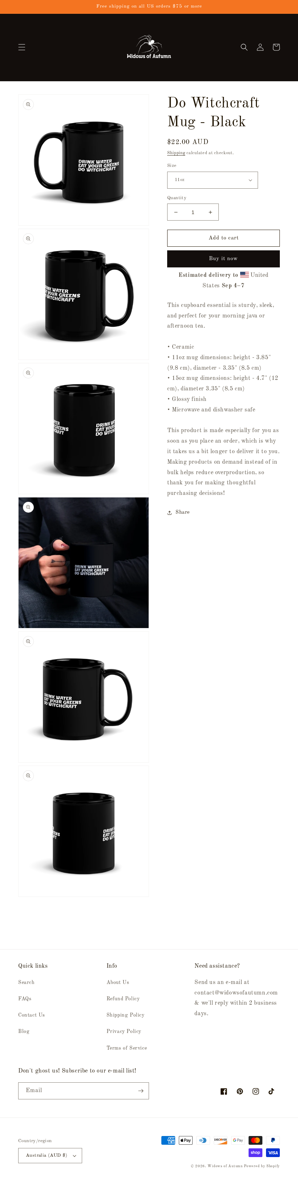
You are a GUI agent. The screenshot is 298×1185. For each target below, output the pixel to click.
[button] (22, 47)
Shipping (176, 153)
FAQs (24, 998)
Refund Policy (123, 998)
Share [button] (183, 512)
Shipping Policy (125, 1015)
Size (172, 165)
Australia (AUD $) (47, 1155)
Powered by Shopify (262, 1166)
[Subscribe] (141, 1090)
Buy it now (223, 259)
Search (26, 982)
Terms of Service (126, 1048)
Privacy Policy (123, 1031)
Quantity (176, 198)
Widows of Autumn (225, 1166)
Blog (23, 1031)
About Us (117, 982)
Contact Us (31, 1015)
